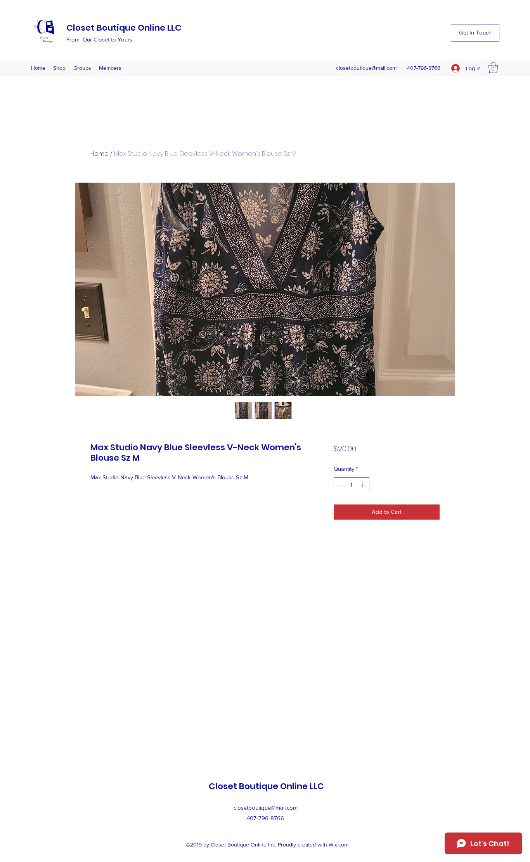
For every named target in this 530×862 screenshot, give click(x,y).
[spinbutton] (351, 485)
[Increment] (363, 485)
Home (99, 153)
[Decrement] (340, 485)
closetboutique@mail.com (366, 68)
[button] (475, 32)
